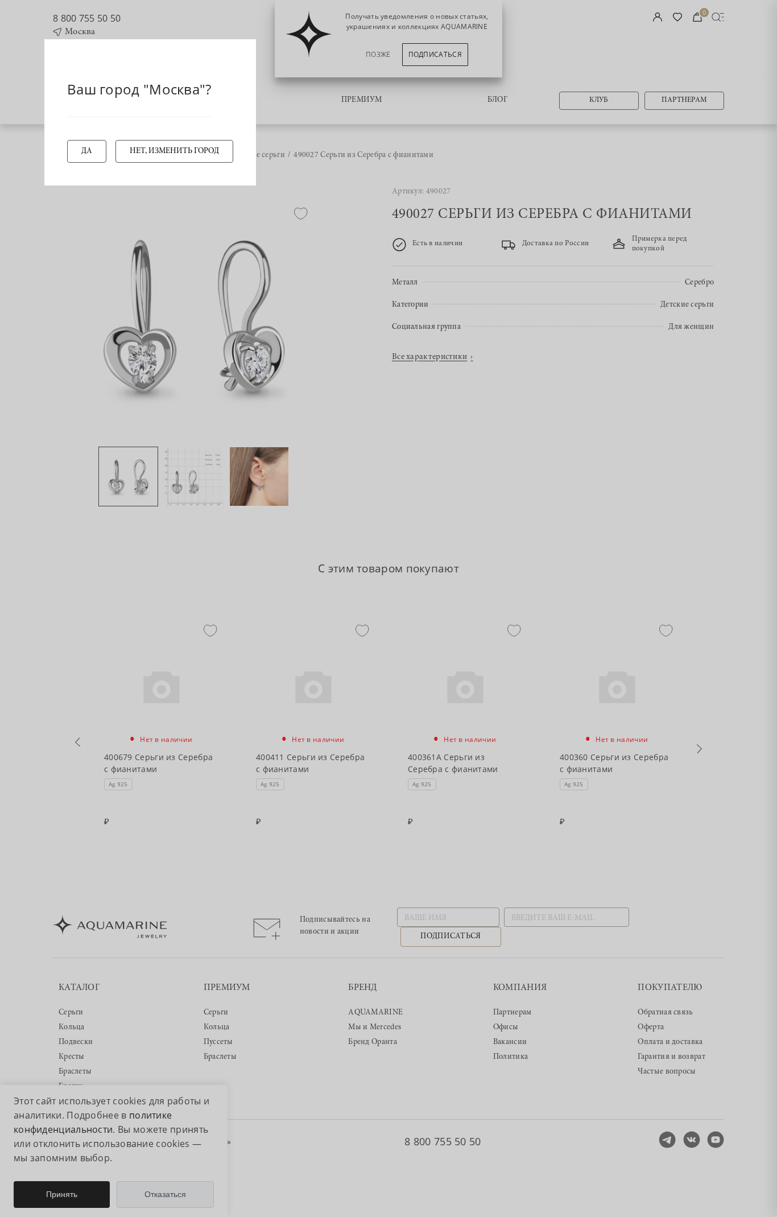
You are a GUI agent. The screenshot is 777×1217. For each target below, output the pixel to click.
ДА (86, 151)
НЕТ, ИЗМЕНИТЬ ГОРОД (174, 151)
